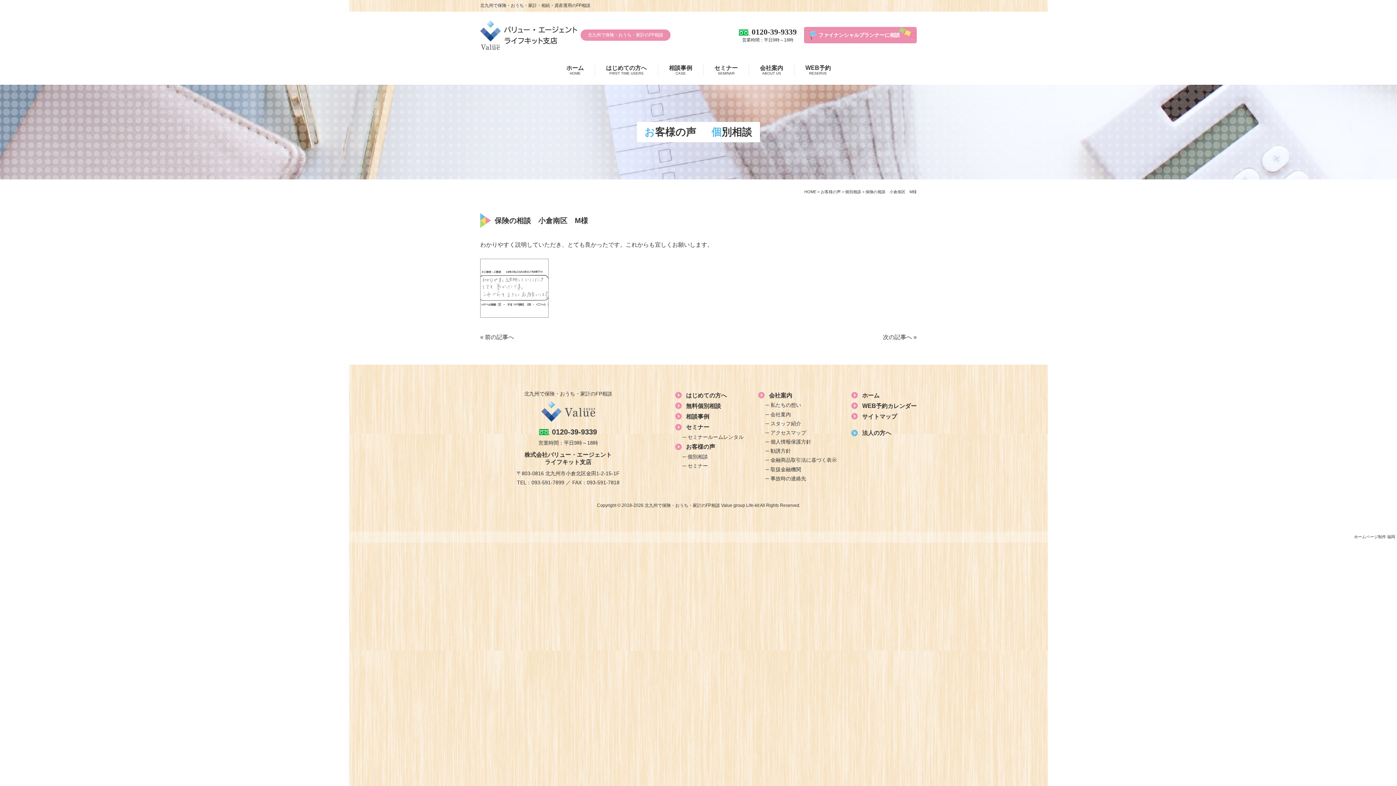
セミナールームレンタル (716, 437)
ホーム (575, 70)
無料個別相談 (703, 406)
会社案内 (771, 70)
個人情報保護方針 (791, 442)
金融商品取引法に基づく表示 (804, 460)
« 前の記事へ (497, 337)
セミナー (726, 70)
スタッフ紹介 (786, 423)
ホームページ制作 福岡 (1374, 537)
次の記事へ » (900, 337)
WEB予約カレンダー (889, 406)
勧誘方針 (781, 451)
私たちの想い (786, 405)
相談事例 (680, 70)
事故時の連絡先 (788, 478)
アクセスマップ (788, 433)
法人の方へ (876, 433)
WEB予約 (818, 70)
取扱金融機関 (786, 469)
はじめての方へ (626, 70)
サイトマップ (879, 416)
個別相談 (698, 457)
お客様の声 (700, 447)
